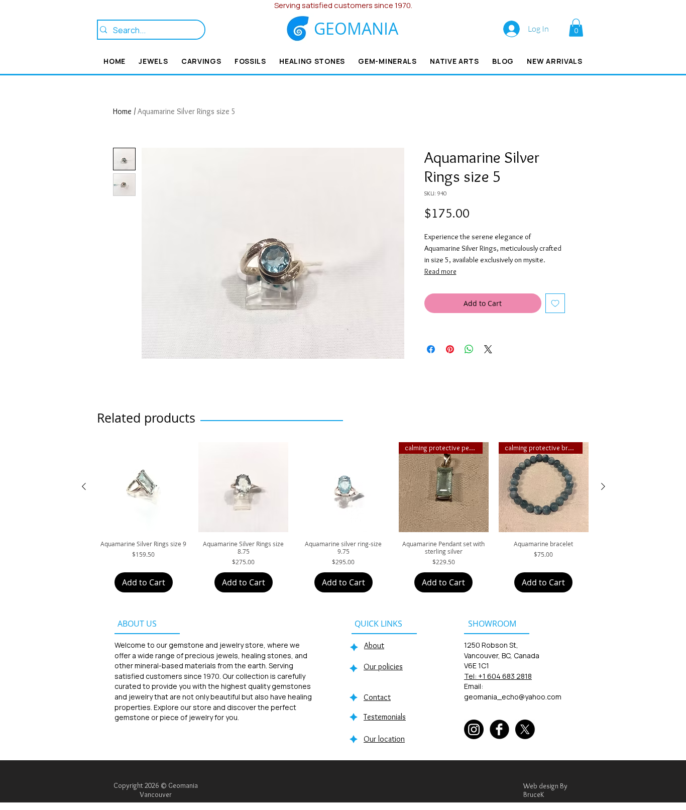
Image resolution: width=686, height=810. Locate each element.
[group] (343, 517)
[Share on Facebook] (431, 349)
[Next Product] (603, 486)
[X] (525, 729)
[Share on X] (488, 349)
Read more (440, 271)
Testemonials (385, 717)
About (374, 645)
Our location (384, 739)
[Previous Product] (84, 486)
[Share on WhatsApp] (469, 349)
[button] (576, 28)
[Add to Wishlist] (555, 303)
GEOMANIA (356, 28)
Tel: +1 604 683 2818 (498, 676)
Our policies (383, 666)
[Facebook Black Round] (499, 729)
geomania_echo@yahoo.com (512, 696)
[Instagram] (474, 729)
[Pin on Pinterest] (450, 349)
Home (122, 111)
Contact (377, 697)
